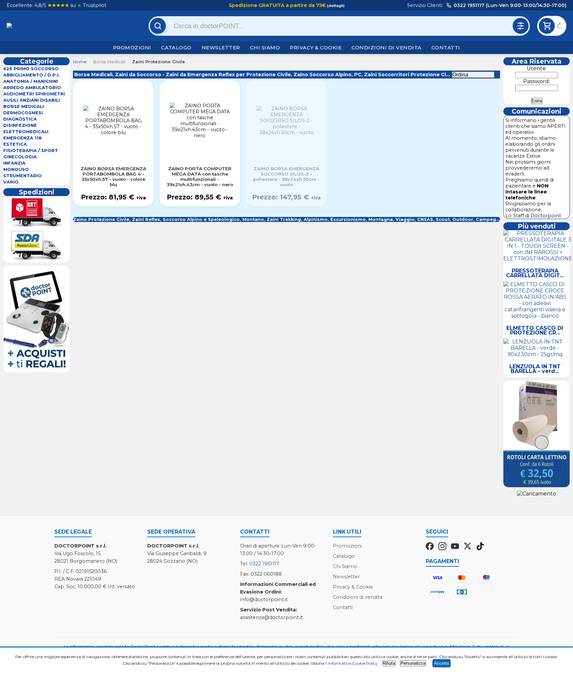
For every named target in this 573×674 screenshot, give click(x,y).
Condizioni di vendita (386, 47)
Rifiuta (389, 663)
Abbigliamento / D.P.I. (31, 75)
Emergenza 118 (22, 137)
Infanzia (14, 163)
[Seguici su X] (468, 546)
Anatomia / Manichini (30, 81)
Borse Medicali (23, 106)
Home (80, 61)
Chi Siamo (265, 47)
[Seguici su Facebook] (430, 546)
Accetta (441, 663)
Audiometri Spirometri (34, 93)
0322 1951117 (264, 564)
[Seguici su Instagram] (442, 546)
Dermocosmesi (23, 112)
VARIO (11, 182)
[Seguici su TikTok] (480, 546)
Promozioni (132, 47)
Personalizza (413, 663)
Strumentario (22, 175)
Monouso (16, 169)
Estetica (15, 144)
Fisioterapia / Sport (30, 150)
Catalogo (176, 47)
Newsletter (221, 47)
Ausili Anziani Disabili (31, 100)
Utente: (537, 68)
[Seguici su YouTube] (455, 546)
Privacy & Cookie (316, 47)
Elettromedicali (25, 131)
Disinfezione (20, 125)
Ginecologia (20, 156)
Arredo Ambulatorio (32, 87)
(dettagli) (335, 5)
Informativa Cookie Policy (353, 663)
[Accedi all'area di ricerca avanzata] (521, 26)
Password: (536, 81)
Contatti (445, 47)
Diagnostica (20, 119)
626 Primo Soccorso (31, 68)
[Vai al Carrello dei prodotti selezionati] (561, 27)
